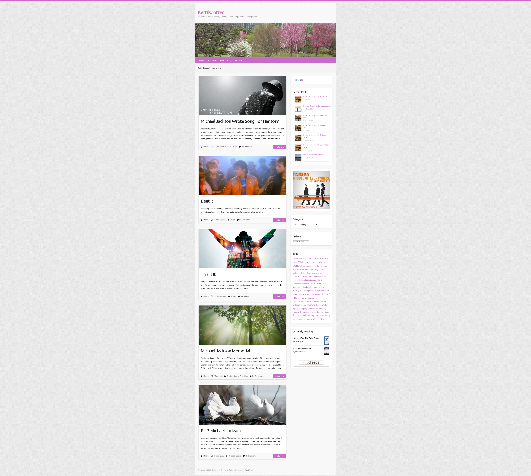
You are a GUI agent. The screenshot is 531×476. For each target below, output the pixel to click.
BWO (300, 262)
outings (296, 305)
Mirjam (206, 147)
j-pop (319, 280)
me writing (304, 290)
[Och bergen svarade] (326, 348)
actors (295, 259)
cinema (307, 262)
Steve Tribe (299, 341)
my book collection (312, 298)
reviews (311, 305)
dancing (320, 266)
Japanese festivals (301, 284)
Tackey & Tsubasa (301, 312)
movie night (304, 294)
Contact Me (237, 60)
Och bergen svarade (302, 348)
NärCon (323, 302)
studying (322, 308)
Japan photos (316, 283)
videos (318, 319)
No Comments (246, 147)
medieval (318, 287)
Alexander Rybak (306, 259)
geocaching (316, 273)
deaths (327, 266)
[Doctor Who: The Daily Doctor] (326, 338)
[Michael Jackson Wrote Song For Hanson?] (242, 95)
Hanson (297, 276)
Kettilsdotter (211, 12)
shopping (303, 308)
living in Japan (307, 287)
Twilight (309, 319)
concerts (299, 265)
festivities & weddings (302, 273)
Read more (279, 147)
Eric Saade (298, 269)
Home (202, 60)
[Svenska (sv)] (296, 80)
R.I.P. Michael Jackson (221, 430)
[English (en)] (301, 80)
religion (303, 305)
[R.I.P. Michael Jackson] (242, 405)
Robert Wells (321, 305)
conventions (311, 266)
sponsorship (313, 309)
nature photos (311, 301)
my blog (301, 298)
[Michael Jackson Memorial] (242, 325)
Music (235, 147)
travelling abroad (313, 315)
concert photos (318, 262)
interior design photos (301, 280)
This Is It (208, 274)
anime (295, 262)
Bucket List (224, 60)
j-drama (313, 280)
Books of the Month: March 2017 (316, 96)
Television (244, 376)
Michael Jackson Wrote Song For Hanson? (240, 121)
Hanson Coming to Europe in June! (316, 106)
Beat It (207, 200)
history (317, 277)
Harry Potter (308, 276)
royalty (295, 309)
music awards (315, 294)
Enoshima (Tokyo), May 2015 (314, 155)
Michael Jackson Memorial (225, 350)
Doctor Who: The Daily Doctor (306, 338)
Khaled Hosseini (300, 352)
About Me (212, 60)
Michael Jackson (316, 290)
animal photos (321, 258)
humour (323, 277)
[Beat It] (242, 175)
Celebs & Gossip (233, 376)
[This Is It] (242, 248)
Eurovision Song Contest (314, 269)
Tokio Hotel (299, 315)
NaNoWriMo (298, 302)
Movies (233, 296)
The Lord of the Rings (319, 312)
